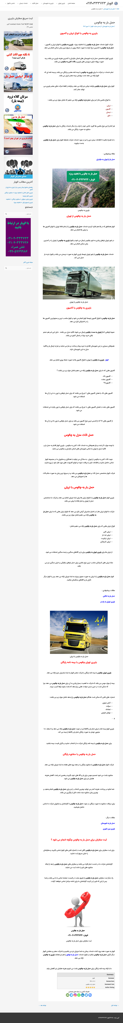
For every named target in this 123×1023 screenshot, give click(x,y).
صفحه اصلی (71, 3)
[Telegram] (71, 995)
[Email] (67, 995)
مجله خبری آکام (28, 262)
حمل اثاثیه (35, 3)
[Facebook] (90, 995)
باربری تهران (61, 3)
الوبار (106, 360)
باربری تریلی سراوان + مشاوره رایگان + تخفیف (19, 199)
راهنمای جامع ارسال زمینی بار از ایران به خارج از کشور (19, 188)
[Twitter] (86, 995)
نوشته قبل (115, 1005)
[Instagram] (75, 995)
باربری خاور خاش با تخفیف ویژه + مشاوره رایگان (19, 193)
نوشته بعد (42, 1005)
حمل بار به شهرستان (108, 26)
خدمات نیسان (23, 3)
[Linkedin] (82, 995)
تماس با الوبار (11, 3)
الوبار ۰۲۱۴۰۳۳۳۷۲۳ (99, 3)
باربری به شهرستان (48, 3)
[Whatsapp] (79, 995)
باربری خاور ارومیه (28, 196)
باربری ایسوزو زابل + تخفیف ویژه (23, 202)
